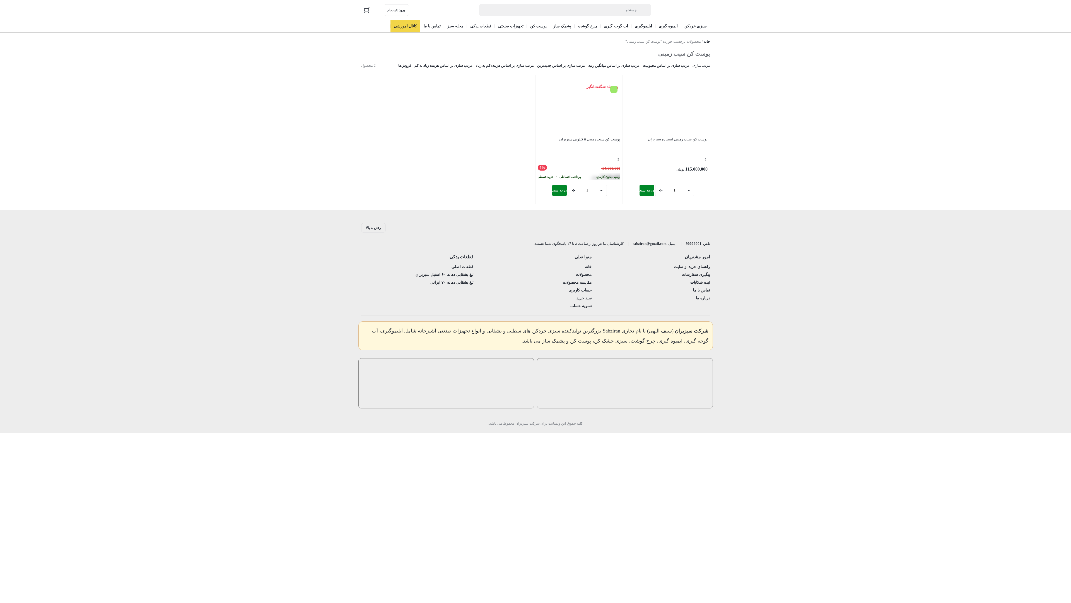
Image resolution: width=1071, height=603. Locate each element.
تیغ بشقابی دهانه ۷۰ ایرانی (452, 282)
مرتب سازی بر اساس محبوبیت (666, 65)
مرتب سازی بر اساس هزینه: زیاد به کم (443, 65)
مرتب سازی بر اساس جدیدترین (561, 65)
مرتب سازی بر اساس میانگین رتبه (614, 65)
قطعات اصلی (463, 267)
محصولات (584, 274)
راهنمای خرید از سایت (692, 267)
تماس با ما (701, 290)
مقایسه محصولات (577, 282)
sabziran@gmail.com (650, 243)
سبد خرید (584, 298)
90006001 (693, 243)
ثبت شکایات (700, 282)
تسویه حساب (581, 306)
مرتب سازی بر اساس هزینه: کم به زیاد (505, 65)
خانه (707, 41)
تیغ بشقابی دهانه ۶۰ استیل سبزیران (445, 274)
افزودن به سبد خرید (647, 190)
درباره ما (703, 298)
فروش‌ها (404, 65)
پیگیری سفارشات (696, 274)
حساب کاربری (580, 290)
